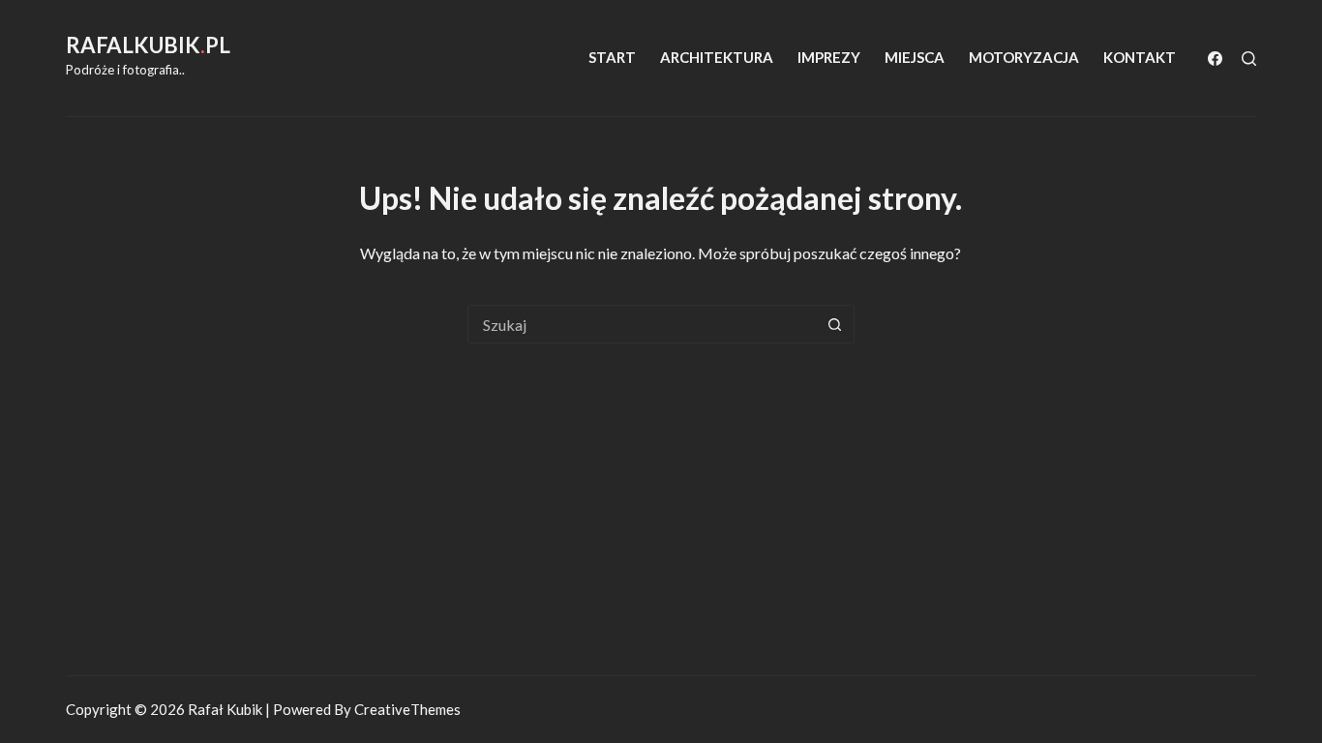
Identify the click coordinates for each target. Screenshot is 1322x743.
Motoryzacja (1024, 57)
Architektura (716, 57)
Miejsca (915, 57)
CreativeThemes (407, 709)
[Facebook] (1215, 58)
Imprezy (828, 57)
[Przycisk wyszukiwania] (835, 324)
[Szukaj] (1249, 58)
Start (612, 57)
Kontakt (1139, 57)
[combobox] (642, 324)
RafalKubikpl (148, 45)
